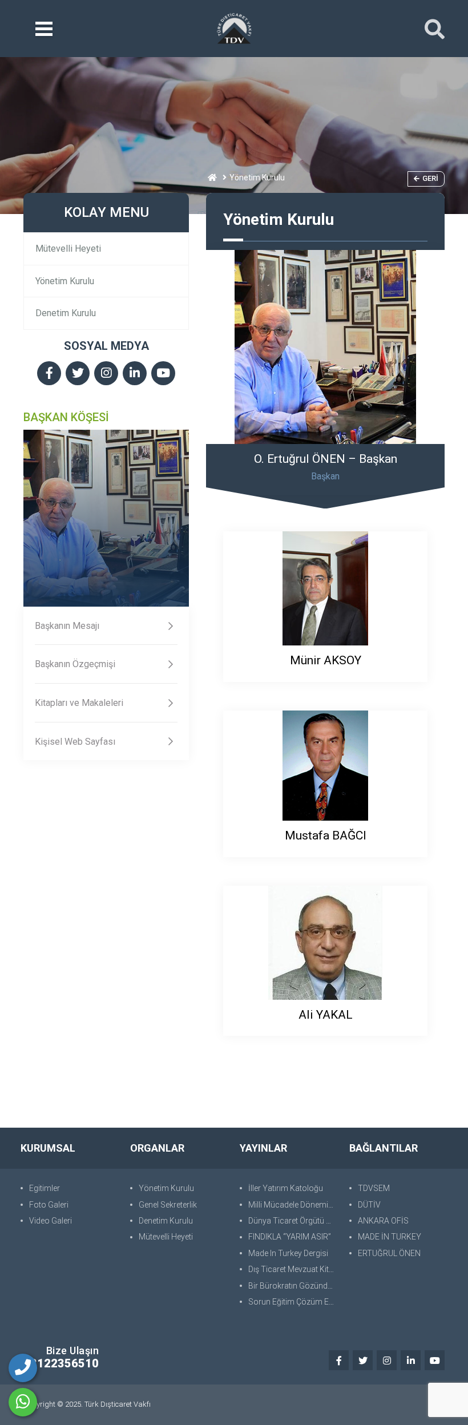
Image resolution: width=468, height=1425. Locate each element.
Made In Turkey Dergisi (288, 1253)
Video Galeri (50, 1220)
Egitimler (44, 1188)
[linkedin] (135, 374)
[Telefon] (23, 1368)
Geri (430, 178)
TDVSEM (374, 1188)
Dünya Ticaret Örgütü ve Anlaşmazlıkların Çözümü (293, 1220)
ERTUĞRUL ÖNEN (389, 1253)
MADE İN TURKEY (389, 1236)
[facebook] (49, 374)
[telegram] (78, 374)
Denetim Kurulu (65, 313)
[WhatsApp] (23, 1402)
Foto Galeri (48, 1204)
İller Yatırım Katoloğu (285, 1188)
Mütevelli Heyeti (68, 248)
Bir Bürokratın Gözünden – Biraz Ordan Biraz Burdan (293, 1285)
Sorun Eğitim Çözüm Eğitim (293, 1301)
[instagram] (106, 374)
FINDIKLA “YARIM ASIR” (289, 1236)
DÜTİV (369, 1204)
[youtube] (163, 374)
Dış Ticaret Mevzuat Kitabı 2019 (293, 1269)
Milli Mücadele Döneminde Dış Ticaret (293, 1204)
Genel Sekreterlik (168, 1204)
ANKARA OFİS (383, 1220)
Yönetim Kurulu (64, 281)
